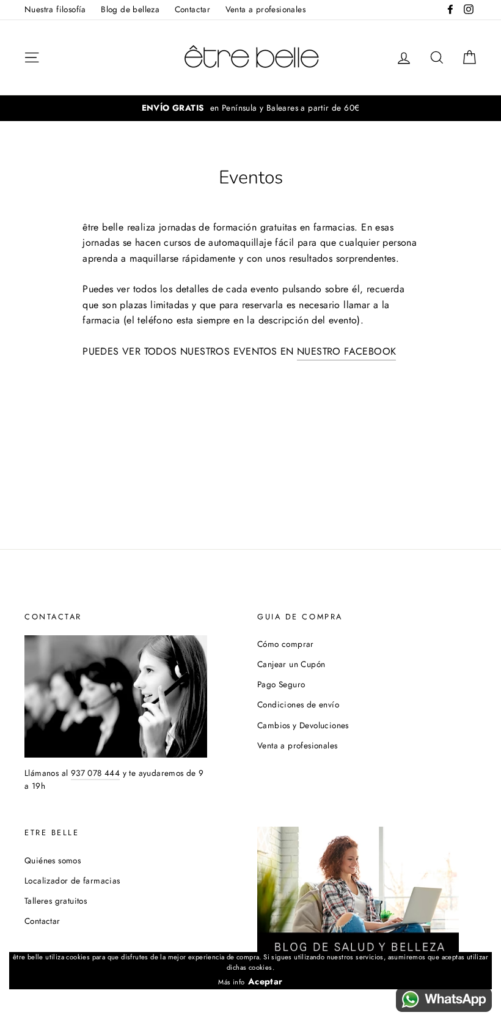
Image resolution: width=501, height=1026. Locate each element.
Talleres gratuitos (55, 901)
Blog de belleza (130, 9)
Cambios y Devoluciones (303, 725)
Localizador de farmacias (72, 880)
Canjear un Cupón (291, 664)
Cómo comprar (285, 644)
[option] (250, 108)
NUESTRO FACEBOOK (346, 351)
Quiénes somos (52, 860)
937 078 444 (95, 773)
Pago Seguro (281, 684)
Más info (231, 982)
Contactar (193, 9)
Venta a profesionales (265, 9)
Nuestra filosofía (55, 9)
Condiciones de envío (298, 704)
